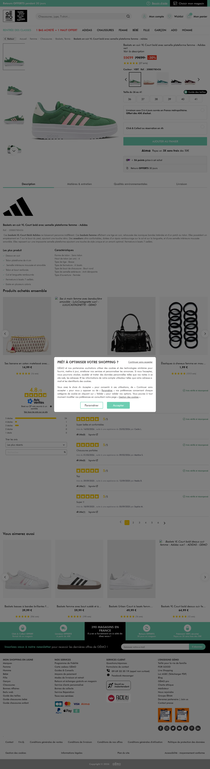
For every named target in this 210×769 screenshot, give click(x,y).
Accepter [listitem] (118, 405)
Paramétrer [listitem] (91, 405)
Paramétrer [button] (107, 390)
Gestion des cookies (129, 396)
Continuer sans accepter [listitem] (140, 361)
